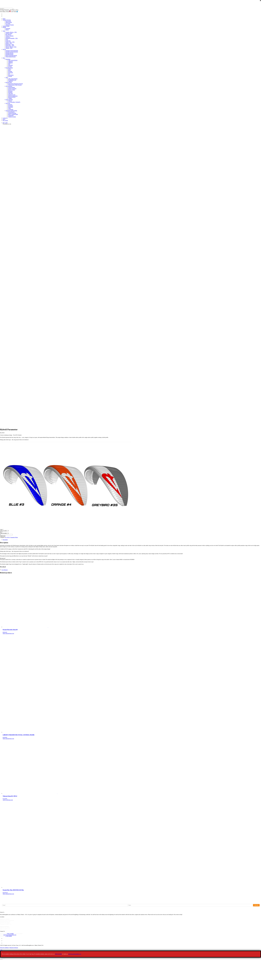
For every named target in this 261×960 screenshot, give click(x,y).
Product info (11, 633)
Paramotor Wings (14, 537)
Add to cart (3, 536)
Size (1, 532)
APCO (8, 537)
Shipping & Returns (13, 947)
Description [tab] (5, 539)
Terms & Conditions (4, 947)
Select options (6, 633)
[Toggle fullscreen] (1, 958)
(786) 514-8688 (10, 933)
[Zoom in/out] (0, 958)
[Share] (3, 958)
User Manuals (4, 569)
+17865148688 (8, 936)
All (5, 537)
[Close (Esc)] (4, 958)
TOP (1, 950)
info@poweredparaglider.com (9, 934)
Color (1, 529)
